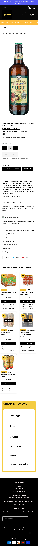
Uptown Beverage (21, 539)
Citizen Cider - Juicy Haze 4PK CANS (26, 292)
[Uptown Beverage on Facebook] (30, 533)
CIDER (13, 27)
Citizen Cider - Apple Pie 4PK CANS (7, 332)
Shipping (5, 137)
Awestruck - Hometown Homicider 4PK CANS (27, 333)
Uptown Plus (21, 3)
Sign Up (31, 518)
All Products (19, 488)
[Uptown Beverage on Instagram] (34, 533)
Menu (6, 7)
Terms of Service (15, 528)
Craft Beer (4, 22)
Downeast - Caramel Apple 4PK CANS (8, 292)
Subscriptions (27, 22)
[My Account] (29, 7)
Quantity (6, 143)
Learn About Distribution (18, 530)
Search (6, 528)
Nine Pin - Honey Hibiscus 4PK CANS (8, 374)
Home (4, 27)
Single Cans (15, 22)
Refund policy (28, 528)
